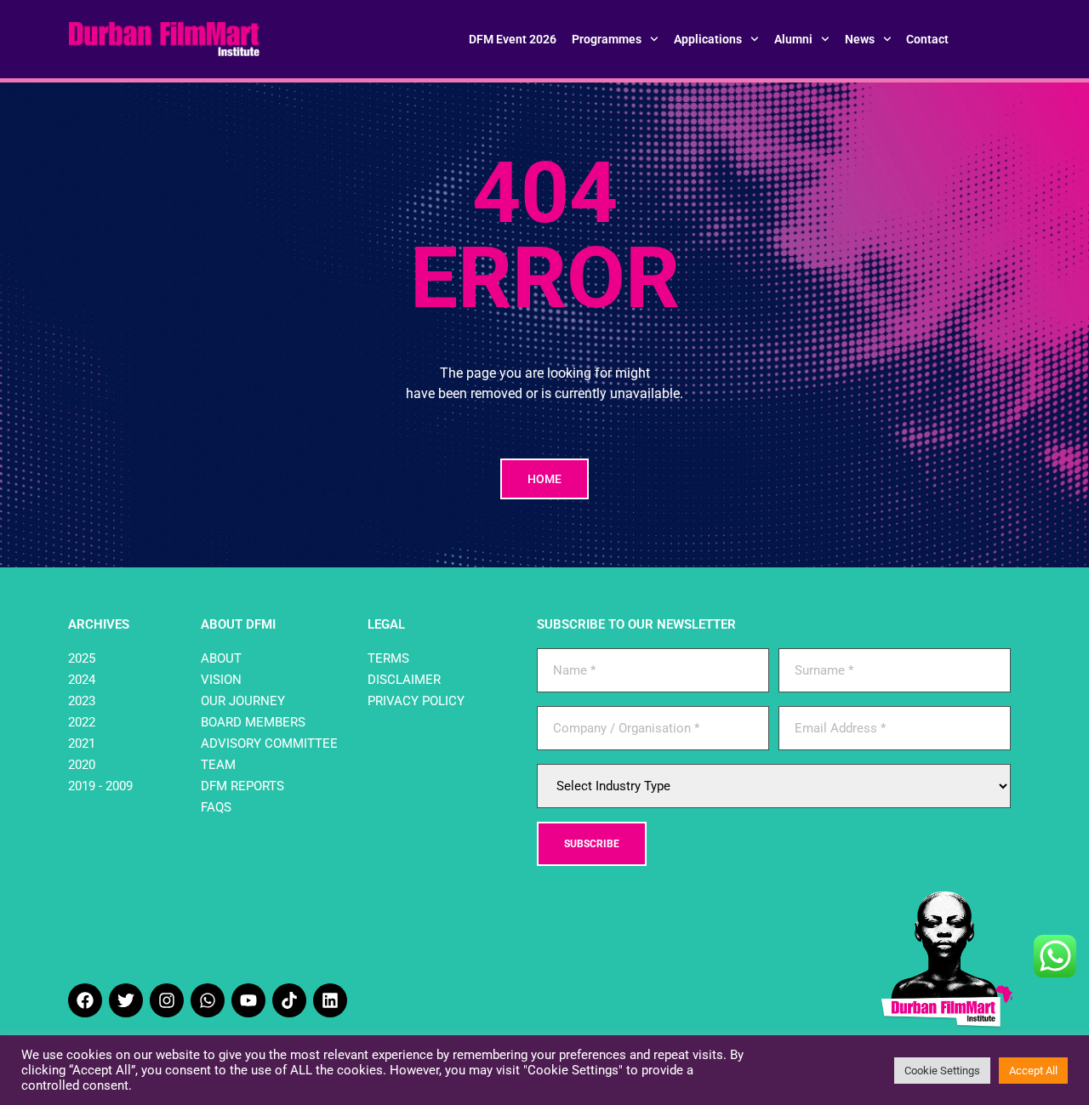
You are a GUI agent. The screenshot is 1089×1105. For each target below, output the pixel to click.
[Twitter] (126, 1000)
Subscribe (591, 844)
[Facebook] (85, 1000)
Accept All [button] (1033, 1070)
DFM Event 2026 (512, 39)
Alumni (793, 39)
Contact (927, 39)
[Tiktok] (289, 1000)
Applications (708, 39)
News (860, 39)
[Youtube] (248, 1000)
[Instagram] (167, 1000)
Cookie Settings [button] (942, 1070)
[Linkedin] (330, 1000)
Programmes (606, 39)
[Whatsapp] (208, 1000)
